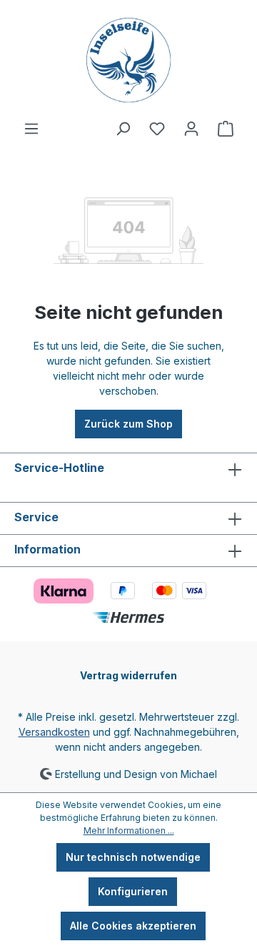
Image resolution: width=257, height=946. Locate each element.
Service (36, 517)
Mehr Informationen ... (129, 830)
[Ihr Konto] (191, 128)
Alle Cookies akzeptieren (133, 926)
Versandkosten (54, 732)
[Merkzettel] (157, 128)
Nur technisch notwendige (133, 857)
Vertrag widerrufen (128, 675)
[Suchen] (123, 128)
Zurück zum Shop (128, 424)
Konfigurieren (133, 891)
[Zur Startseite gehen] (128, 60)
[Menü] (31, 128)
